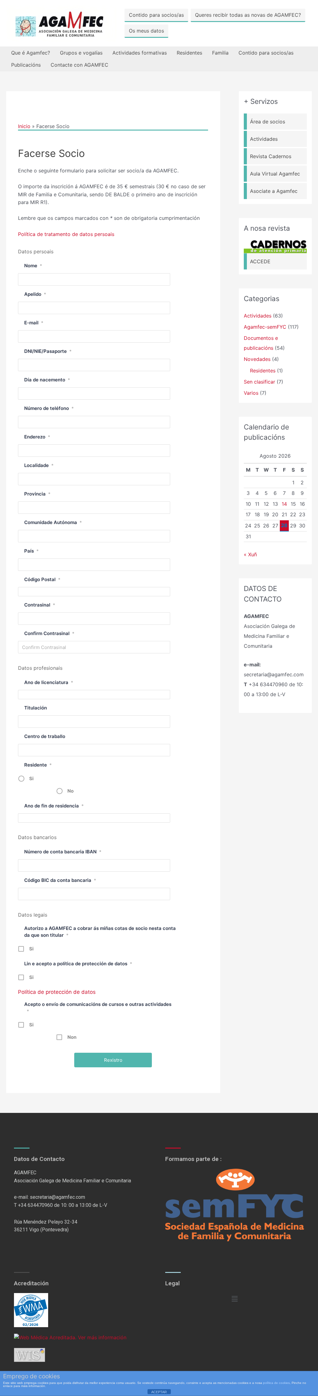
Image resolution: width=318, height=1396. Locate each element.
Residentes (189, 53)
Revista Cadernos (270, 156)
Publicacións (26, 65)
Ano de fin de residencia (54, 806)
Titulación (35, 708)
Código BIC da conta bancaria (60, 880)
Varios (251, 393)
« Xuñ (250, 554)
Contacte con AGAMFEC (79, 65)
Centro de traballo (44, 736)
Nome (33, 266)
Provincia (37, 494)
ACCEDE (260, 261)
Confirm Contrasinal (49, 633)
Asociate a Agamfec (274, 191)
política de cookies (276, 1383)
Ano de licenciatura (48, 682)
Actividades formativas (139, 53)
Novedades (257, 359)
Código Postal (42, 579)
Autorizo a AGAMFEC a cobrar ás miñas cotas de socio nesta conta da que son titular (100, 931)
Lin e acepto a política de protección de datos (78, 964)
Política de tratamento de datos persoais (66, 234)
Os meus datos (146, 31)
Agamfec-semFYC (265, 327)
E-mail (33, 323)
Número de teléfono (49, 408)
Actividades (264, 139)
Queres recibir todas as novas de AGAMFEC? (248, 15)
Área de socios (267, 121)
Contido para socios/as (156, 15)
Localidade (39, 465)
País (31, 551)
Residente (38, 765)
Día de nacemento (47, 380)
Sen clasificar (259, 382)
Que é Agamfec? (30, 53)
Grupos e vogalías (81, 53)
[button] (234, 1299)
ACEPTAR (159, 1392)
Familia (220, 53)
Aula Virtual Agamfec (275, 174)
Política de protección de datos (57, 992)
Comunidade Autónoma (53, 522)
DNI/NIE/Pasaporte (48, 351)
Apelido (35, 294)
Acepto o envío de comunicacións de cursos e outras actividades (97, 1007)
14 (284, 504)
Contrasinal (39, 605)
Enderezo (37, 437)
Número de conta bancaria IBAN (63, 852)
